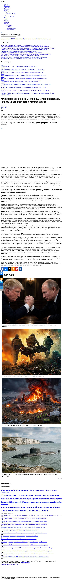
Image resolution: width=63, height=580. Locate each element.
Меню (2, 1)
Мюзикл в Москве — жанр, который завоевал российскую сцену (19, 539)
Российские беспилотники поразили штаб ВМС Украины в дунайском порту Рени (24, 524)
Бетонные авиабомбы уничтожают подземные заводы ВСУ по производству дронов (24, 545)
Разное (6, 23)
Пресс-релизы (11, 29)
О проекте (3, 564)
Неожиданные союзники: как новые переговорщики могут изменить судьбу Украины (25, 46)
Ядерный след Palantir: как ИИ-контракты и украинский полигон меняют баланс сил (24, 556)
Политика (7, 6)
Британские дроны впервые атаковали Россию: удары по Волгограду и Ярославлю (24, 542)
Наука (5, 14)
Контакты (15, 564)
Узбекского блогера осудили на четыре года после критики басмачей (20, 530)
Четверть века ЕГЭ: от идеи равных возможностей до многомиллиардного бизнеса (24, 49)
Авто (5, 17)
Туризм (9, 26)
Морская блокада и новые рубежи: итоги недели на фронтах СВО (19, 536)
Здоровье (6, 20)
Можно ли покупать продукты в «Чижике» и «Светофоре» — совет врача (21, 52)
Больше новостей (5, 94)
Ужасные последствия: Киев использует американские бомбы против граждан (23, 527)
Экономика (7, 7)
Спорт (5, 19)
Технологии (10, 16)
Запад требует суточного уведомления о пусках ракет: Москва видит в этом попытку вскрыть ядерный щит (31, 515)
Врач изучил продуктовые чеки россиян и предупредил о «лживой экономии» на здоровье (26, 550)
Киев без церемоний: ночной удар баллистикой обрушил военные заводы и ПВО (23, 518)
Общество (7, 12)
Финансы (6, 9)
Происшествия (11, 13)
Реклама (9, 564)
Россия (6, 4)
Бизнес (6, 10)
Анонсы (9, 25)
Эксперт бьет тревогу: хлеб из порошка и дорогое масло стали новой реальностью (24, 521)
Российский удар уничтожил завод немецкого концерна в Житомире (20, 55)
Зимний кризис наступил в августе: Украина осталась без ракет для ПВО (21, 58)
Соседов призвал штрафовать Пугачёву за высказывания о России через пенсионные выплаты (27, 553)
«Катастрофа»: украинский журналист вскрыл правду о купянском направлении (23, 45)
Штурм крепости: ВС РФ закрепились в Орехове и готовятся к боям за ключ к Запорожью (26, 38)
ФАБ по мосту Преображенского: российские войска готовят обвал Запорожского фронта (26, 54)
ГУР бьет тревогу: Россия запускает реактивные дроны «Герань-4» (19, 51)
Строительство (11, 28)
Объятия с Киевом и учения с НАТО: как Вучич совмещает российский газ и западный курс (27, 548)
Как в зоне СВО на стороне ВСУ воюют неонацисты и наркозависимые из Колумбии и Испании (28, 48)
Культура (6, 22)
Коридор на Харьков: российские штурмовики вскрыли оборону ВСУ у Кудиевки (24, 57)
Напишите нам (25, 562)
